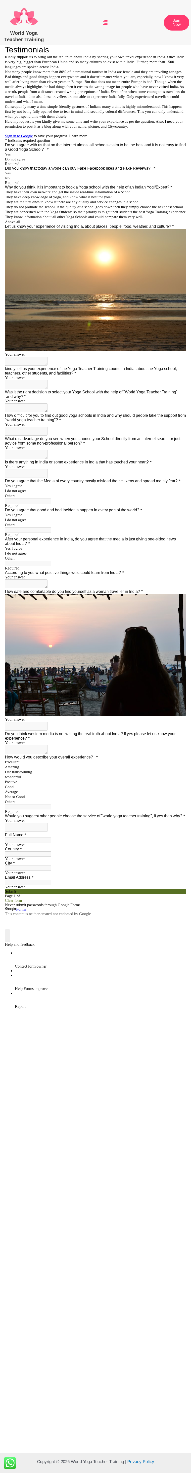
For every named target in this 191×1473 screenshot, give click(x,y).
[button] (177, 23)
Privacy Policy (140, 1461)
